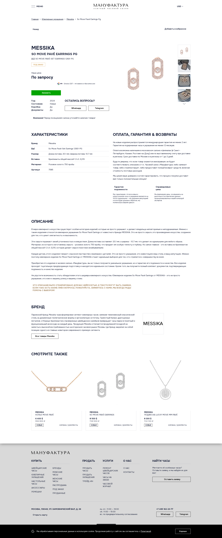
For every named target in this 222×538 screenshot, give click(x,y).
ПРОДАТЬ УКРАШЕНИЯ (88, 476)
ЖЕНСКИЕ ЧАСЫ (57, 480)
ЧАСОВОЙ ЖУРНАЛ (107, 485)
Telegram (99, 108)
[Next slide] (184, 104)
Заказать (46, 93)
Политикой (146, 531)
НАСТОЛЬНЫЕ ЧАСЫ (38, 482)
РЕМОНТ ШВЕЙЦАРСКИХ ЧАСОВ (110, 471)
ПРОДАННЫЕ (59, 493)
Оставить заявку (172, 479)
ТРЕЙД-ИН (87, 481)
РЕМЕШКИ (36, 492)
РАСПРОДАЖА (59, 485)
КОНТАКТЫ (128, 472)
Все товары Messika (44, 336)
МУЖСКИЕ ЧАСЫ (57, 473)
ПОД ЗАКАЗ (58, 489)
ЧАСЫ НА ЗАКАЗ (107, 478)
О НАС (126, 468)
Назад (36, 29)
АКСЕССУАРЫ (38, 488)
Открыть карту (40, 515)
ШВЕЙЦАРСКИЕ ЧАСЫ (39, 469)
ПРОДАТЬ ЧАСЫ (87, 469)
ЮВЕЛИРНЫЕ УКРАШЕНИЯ (37, 476)
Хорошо (183, 531)
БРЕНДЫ (57, 468)
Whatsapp (76, 108)
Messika (42, 48)
